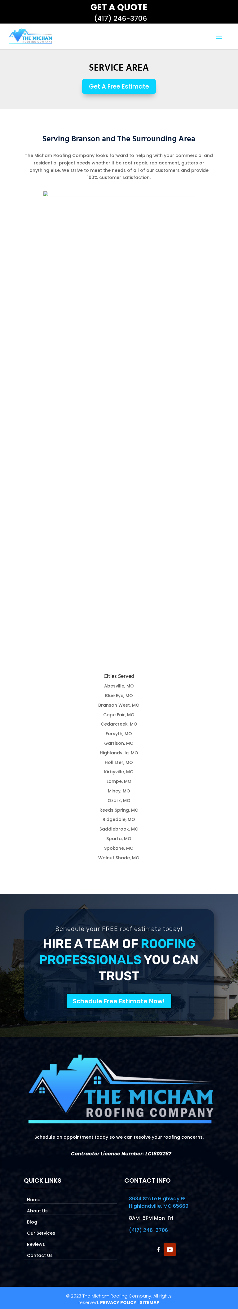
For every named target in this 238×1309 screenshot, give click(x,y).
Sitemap (149, 1302)
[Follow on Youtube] (170, 1249)
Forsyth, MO (119, 734)
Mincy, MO (119, 791)
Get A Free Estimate (119, 86)
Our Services (41, 1232)
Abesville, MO (119, 686)
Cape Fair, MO (118, 715)
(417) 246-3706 (120, 18)
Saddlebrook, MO (119, 829)
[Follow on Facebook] (157, 1249)
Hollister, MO (119, 762)
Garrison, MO (119, 743)
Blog (32, 1221)
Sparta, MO (118, 839)
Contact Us (40, 1255)
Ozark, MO (119, 800)
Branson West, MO (118, 705)
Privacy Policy (118, 1302)
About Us (37, 1210)
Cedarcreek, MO (119, 724)
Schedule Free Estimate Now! (119, 1001)
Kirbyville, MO (119, 772)
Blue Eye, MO (119, 695)
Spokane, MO (119, 848)
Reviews (36, 1243)
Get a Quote (118, 7)
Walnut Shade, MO (118, 858)
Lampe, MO (119, 781)
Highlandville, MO (119, 753)
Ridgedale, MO (119, 819)
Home (33, 1199)
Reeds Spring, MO (119, 810)
